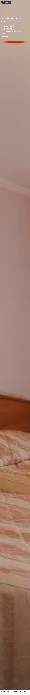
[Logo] (6, 2)
